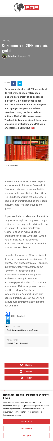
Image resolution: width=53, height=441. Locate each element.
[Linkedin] (8, 322)
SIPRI (13, 316)
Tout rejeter (26, 435)
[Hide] (7, 327)
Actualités (6, 40)
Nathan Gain (12, 56)
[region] (26, 416)
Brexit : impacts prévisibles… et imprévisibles (22, 330)
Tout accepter (26, 421)
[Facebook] (8, 314)
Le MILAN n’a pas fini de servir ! (17, 343)
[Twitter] (8, 318)
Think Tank (20, 316)
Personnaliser (26, 428)
